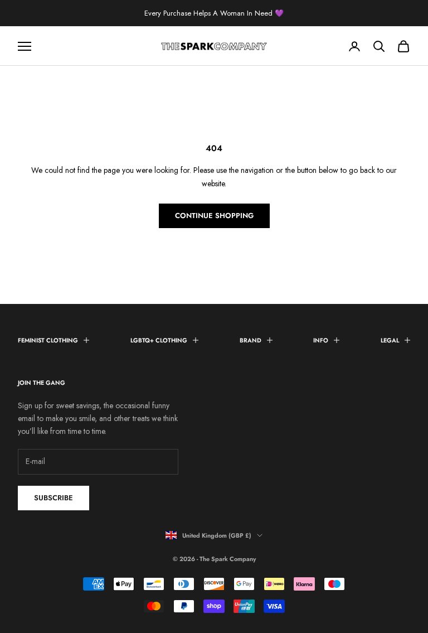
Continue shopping (214, 215)
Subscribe (53, 497)
